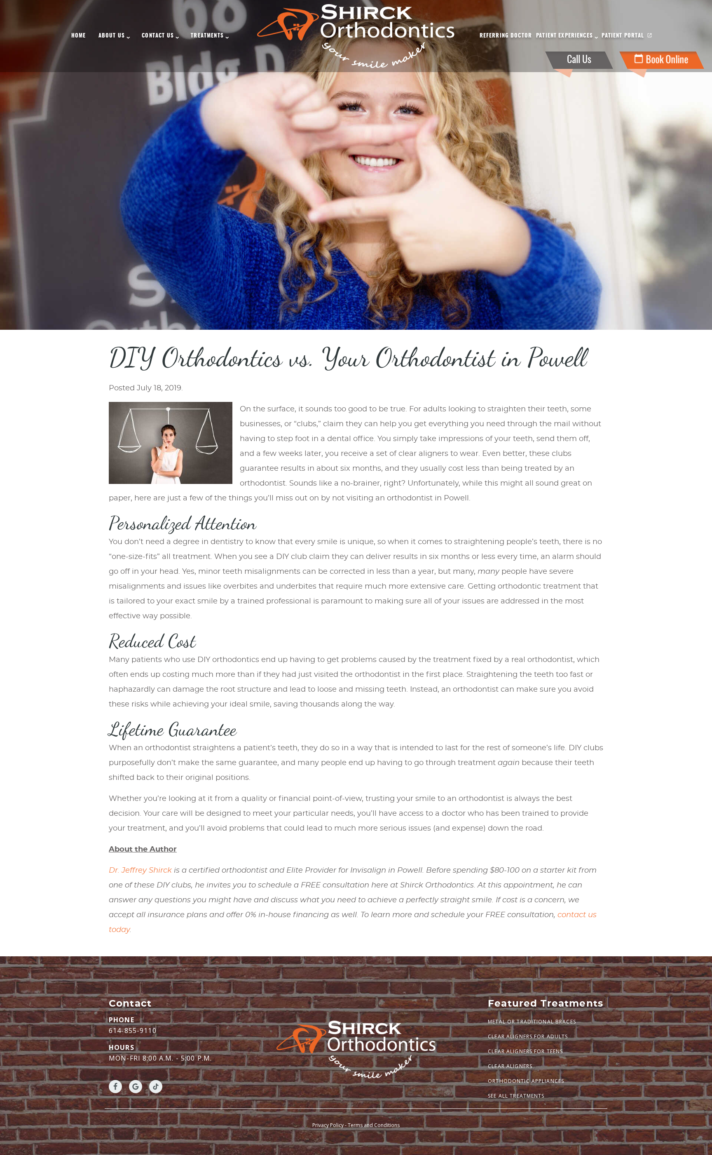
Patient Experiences (564, 36)
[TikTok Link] (155, 1086)
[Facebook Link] (115, 1086)
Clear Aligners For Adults (528, 1036)
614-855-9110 (133, 1030)
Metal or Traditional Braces (532, 1021)
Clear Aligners (510, 1066)
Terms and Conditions (374, 1125)
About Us (111, 36)
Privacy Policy (328, 1125)
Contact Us (158, 36)
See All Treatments (516, 1095)
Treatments (207, 36)
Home (78, 36)
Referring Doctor (506, 36)
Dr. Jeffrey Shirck (140, 870)
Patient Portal (623, 36)
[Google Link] (135, 1086)
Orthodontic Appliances (526, 1081)
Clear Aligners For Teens (525, 1051)
